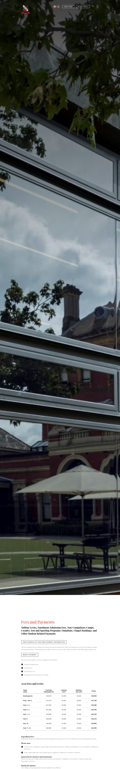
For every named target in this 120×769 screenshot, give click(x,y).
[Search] (93, 6)
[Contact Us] (58, 6)
